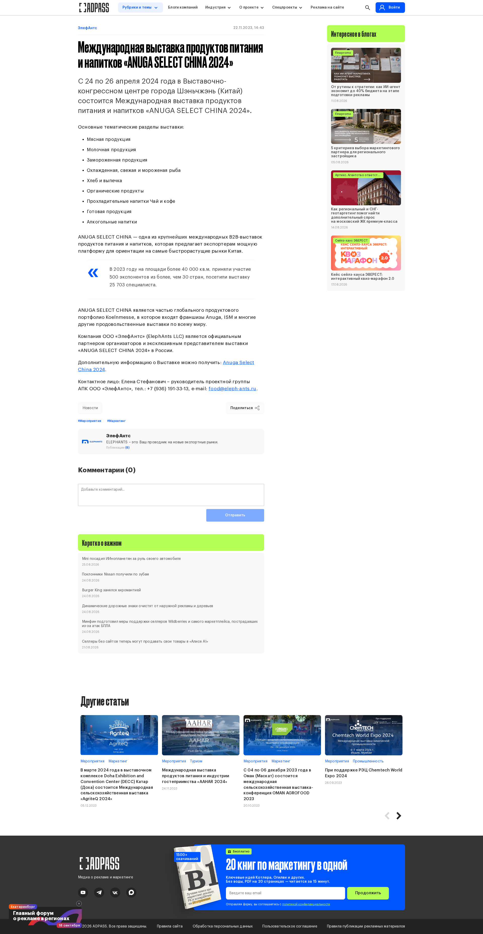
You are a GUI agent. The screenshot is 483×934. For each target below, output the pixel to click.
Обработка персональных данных (223, 926)
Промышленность (368, 761)
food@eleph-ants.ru (232, 388)
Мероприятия (92, 761)
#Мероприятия (89, 420)
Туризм (196, 761)
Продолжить (368, 893)
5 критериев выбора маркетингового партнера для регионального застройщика (365, 152)
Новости (90, 408)
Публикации (118, 447)
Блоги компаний (183, 7)
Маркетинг (117, 761)
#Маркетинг (116, 420)
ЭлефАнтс (87, 28)
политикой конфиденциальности (306, 904)
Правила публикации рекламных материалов (366, 926)
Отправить (235, 515)
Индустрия (215, 7)
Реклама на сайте (327, 7)
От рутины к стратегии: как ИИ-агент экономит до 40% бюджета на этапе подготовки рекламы (365, 91)
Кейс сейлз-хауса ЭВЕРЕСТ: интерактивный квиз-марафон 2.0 (362, 276)
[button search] (368, 8)
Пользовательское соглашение (289, 926)
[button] (399, 816)
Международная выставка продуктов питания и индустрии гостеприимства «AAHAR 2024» (195, 776)
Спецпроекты (284, 7)
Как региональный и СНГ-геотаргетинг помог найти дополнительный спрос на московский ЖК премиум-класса (364, 215)
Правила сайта (170, 926)
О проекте (248, 7)
